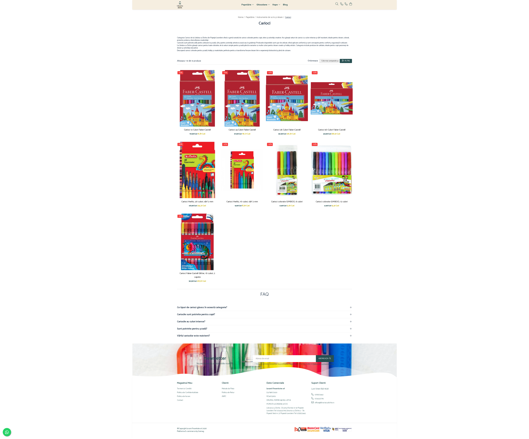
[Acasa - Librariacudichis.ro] (193, 4)
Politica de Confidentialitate (323, 364)
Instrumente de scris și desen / (271, 17)
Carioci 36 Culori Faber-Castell (286, 130)
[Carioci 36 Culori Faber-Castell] (287, 98)
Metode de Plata (228, 388)
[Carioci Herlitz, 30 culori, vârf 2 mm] (197, 170)
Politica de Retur (228, 392)
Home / (241, 17)
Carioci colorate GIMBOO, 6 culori (287, 202)
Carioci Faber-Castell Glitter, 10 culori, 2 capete (197, 275)
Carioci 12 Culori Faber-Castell (197, 130)
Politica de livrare (183, 396)
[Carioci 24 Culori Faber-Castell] (242, 98)
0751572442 (318, 394)
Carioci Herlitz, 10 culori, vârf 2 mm (242, 202)
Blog (285, 5)
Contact (180, 400)
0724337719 (318, 398)
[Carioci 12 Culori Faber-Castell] (197, 98)
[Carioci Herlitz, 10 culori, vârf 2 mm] (242, 170)
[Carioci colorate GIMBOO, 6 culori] (287, 170)
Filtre (347, 60)
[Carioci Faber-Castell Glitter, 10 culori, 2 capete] (197, 242)
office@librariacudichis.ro (324, 402)
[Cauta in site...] (336, 4)
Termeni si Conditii (184, 388)
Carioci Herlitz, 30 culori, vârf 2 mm (197, 202)
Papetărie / (251, 17)
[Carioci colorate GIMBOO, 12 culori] (332, 170)
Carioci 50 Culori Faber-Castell (331, 130)
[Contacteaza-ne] (341, 4)
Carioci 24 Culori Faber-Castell (242, 130)
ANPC (224, 396)
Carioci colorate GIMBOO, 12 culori (332, 202)
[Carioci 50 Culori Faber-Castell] (332, 98)
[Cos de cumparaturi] (350, 4)
